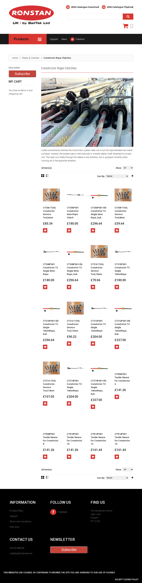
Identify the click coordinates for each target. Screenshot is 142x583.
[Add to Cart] (45, 230)
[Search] (128, 17)
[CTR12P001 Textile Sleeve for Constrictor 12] (99, 424)
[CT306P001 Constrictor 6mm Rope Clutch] (75, 194)
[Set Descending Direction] (132, 176)
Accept (119, 579)
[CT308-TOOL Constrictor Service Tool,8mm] (123, 194)
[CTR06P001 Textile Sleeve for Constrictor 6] (123, 364)
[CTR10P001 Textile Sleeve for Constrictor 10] (75, 424)
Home (15, 58)
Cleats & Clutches (30, 58)
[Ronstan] (31, 19)
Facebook (62, 512)
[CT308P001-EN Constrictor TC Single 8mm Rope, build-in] (75, 251)
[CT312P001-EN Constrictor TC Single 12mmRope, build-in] (123, 308)
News (64, 39)
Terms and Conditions (20, 521)
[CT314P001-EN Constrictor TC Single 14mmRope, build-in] (99, 367)
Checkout (80, 39)
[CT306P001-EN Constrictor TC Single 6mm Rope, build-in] (99, 194)
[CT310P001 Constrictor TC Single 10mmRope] (123, 251)
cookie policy (131, 579)
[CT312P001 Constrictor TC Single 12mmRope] (99, 308)
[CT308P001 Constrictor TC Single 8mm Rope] (51, 251)
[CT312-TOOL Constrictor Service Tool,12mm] (75, 308)
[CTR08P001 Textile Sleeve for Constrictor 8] (51, 424)
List (47, 175)
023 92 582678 (17, 548)
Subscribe (22, 74)
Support (54, 39)
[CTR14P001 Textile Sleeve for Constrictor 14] (123, 424)
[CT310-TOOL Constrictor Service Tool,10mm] (99, 251)
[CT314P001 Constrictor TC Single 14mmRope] (75, 367)
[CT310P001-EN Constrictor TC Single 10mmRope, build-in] (51, 308)
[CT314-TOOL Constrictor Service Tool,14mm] (51, 367)
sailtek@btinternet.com (21, 553)
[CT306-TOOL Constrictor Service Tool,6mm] (51, 194)
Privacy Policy (16, 510)
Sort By (100, 176)
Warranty (14, 527)
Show (118, 168)
